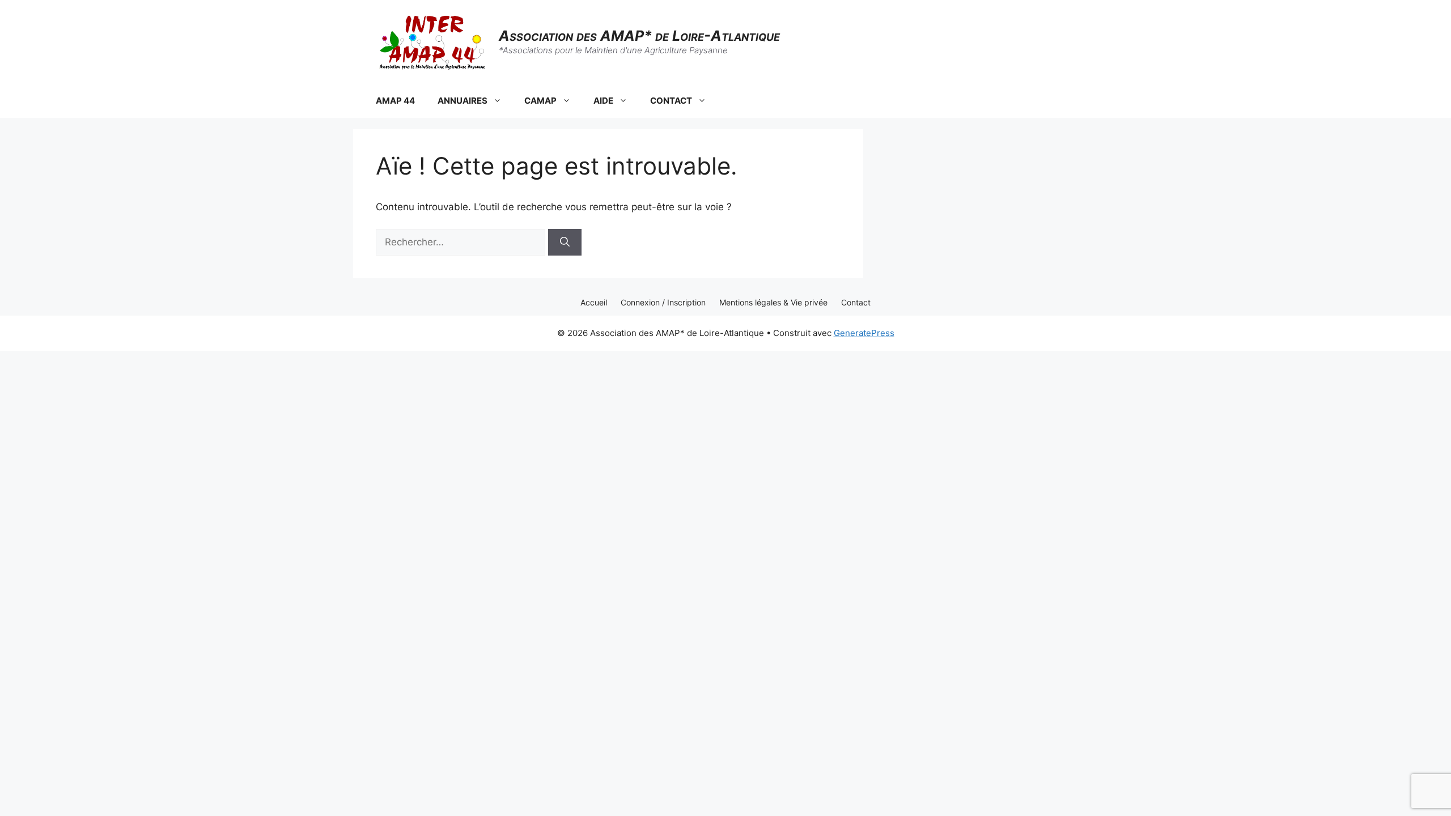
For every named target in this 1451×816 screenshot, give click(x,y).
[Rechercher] (565, 242)
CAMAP (540, 100)
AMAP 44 (395, 100)
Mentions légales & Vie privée (773, 302)
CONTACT (671, 100)
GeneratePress (864, 333)
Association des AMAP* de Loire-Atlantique (639, 35)
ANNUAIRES (462, 100)
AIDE (603, 100)
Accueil (593, 302)
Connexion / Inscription (663, 302)
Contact (856, 302)
